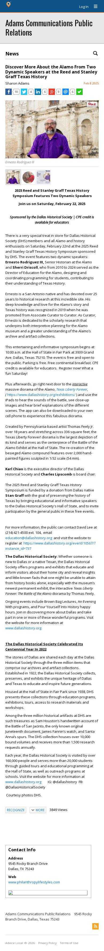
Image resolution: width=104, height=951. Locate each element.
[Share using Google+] (52, 93)
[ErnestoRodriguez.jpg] (13, 177)
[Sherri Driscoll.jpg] (28, 177)
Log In (84, 6)
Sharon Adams (17, 83)
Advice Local (14, 943)
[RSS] (95, 926)
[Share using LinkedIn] (38, 93)
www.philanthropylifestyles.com (34, 882)
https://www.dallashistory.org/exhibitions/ (41, 394)
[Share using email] (65, 93)
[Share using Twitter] (24, 93)
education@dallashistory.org (28, 537)
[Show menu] (94, 6)
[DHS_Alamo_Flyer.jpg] (43, 177)
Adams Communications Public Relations (49, 27)
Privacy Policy (47, 943)
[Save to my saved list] (79, 93)
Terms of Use (69, 943)
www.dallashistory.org (23, 628)
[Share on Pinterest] (92, 106)
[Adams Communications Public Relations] (11, 893)
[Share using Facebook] (8, 93)
